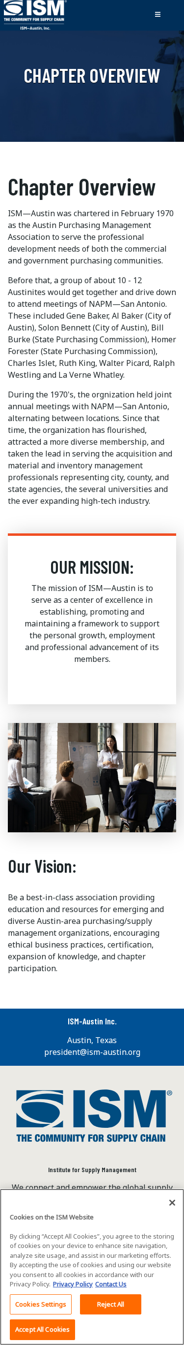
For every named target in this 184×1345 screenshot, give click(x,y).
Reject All (110, 1304)
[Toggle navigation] (157, 15)
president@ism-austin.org (92, 1052)
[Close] (172, 1203)
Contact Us (111, 1283)
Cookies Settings (40, 1304)
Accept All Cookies (42, 1329)
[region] (92, 1267)
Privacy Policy (73, 1283)
